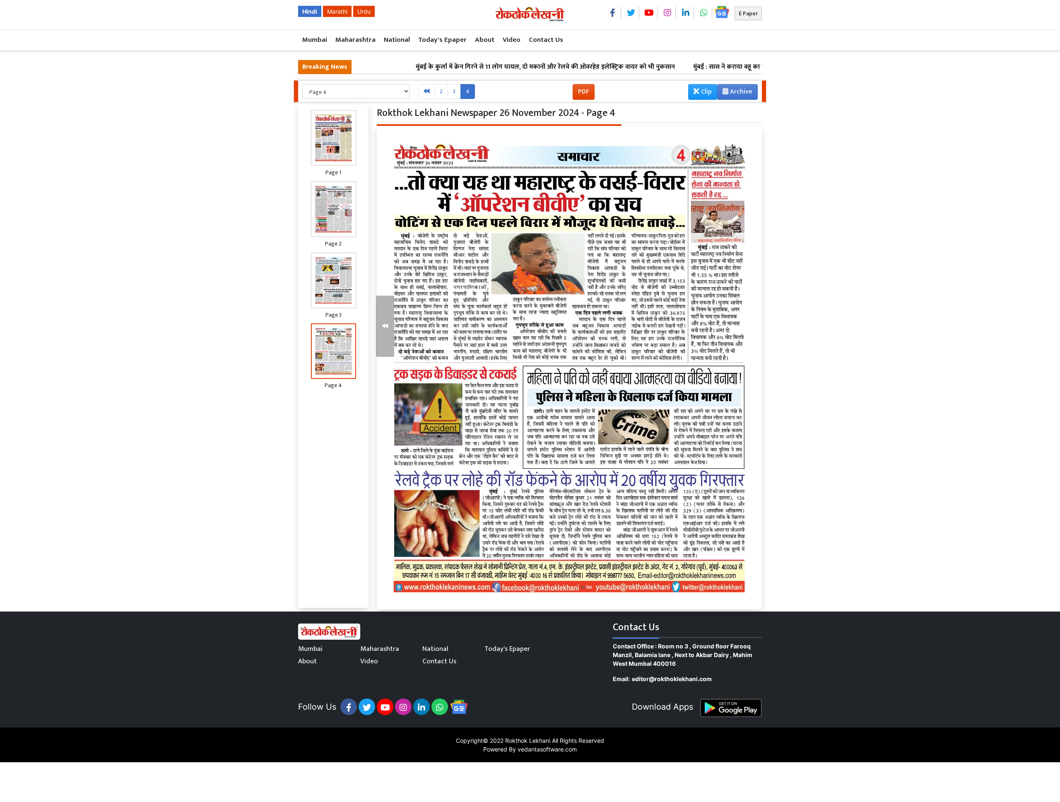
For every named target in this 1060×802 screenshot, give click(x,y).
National (397, 40)
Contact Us (546, 40)
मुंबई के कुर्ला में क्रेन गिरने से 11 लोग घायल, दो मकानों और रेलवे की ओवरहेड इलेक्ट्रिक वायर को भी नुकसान (505, 67)
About (484, 40)
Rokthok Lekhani (527, 740)
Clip (705, 91)
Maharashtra (355, 40)
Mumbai (314, 40)
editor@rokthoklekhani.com (672, 678)
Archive (740, 91)
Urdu (364, 11)
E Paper (748, 13)
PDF (583, 91)
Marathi (337, 11)
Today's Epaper (442, 40)
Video (511, 40)
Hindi (309, 11)
